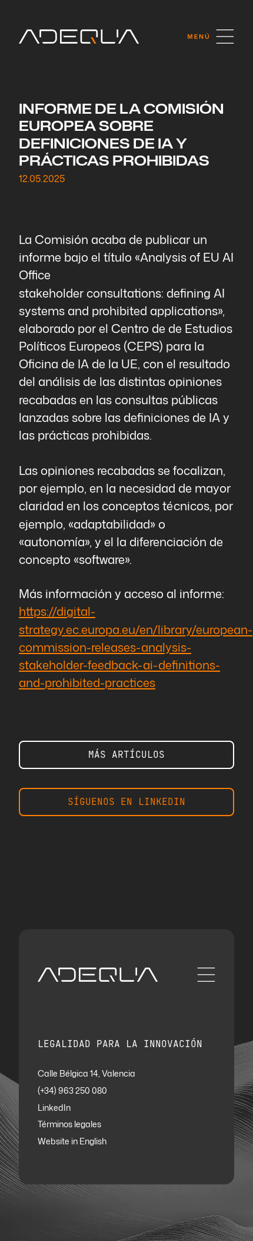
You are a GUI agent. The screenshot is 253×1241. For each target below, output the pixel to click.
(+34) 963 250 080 (72, 1091)
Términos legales (69, 1125)
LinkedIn (54, 1108)
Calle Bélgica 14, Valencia (86, 1074)
